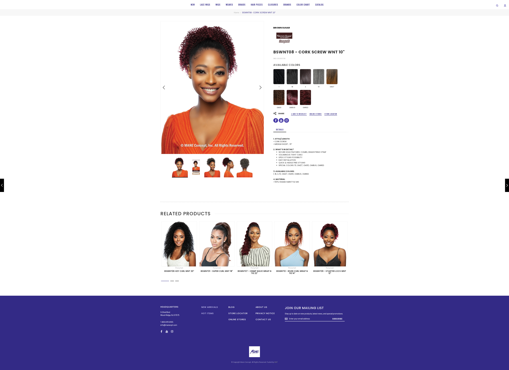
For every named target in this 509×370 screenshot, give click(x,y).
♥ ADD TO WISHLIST (299, 114)
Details (280, 129)
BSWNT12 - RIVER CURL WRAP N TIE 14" (292, 272)
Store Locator (330, 114)
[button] (164, 87)
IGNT (276, 362)
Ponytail (179, 268)
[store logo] (10, 4)
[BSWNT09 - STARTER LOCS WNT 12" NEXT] (507, 185)
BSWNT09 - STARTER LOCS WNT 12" (329, 272)
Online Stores (316, 114)
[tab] (279, 129)
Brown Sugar (281, 27)
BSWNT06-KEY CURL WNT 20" (179, 271)
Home (236, 12)
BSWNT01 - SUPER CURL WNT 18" (217, 271)
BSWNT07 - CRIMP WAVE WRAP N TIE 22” (254, 272)
